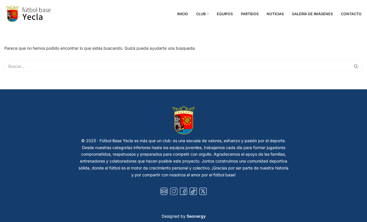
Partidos (250, 14)
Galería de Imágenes (312, 14)
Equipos (225, 14)
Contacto (351, 14)
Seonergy (196, 216)
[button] (208, 14)
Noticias (275, 14)
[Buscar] (356, 66)
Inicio (182, 14)
